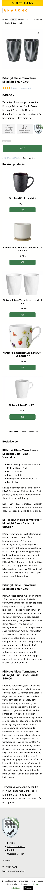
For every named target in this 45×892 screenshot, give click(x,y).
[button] (38, 33)
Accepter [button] (28, 888)
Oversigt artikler (15, 854)
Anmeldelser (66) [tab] (30, 432)
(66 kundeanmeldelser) (22, 88)
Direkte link (12, 482)
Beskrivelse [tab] (12, 432)
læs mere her (25, 118)
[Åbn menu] (41, 10)
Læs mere (25, 884)
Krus (14, 19)
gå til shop (23, 498)
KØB (22, 148)
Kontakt (11, 850)
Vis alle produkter (16, 846)
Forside (5, 19)
